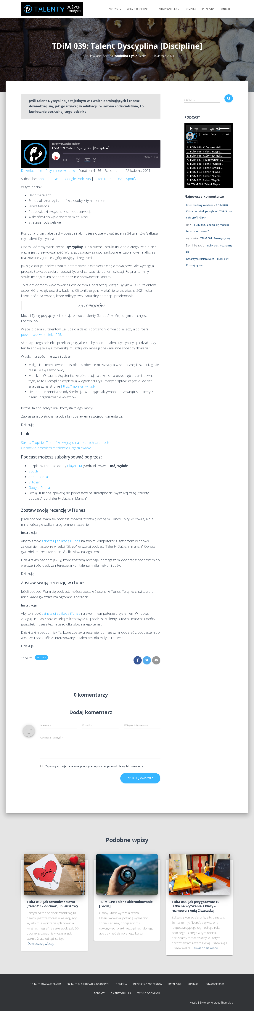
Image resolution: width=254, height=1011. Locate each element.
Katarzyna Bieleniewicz (200, 259)
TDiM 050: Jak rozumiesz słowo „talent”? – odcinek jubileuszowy (52, 904)
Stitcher (34, 482)
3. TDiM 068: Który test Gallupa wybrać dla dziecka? (205, 155)
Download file (31, 170)
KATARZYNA (208, 9)
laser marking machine (199, 205)
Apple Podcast (39, 477)
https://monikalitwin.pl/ (78, 386)
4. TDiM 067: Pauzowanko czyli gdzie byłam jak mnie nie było (205, 159)
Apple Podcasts (49, 178)
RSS (120, 178)
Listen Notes (103, 178)
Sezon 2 (41, 657)
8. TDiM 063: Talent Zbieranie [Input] (205, 176)
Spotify (131, 178)
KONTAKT (225, 9)
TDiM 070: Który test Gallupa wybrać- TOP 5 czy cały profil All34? (209, 211)
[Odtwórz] (191, 128)
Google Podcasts (78, 178)
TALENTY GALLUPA (167, 9)
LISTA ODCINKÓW (214, 984)
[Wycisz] (218, 128)
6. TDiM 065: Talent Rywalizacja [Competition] (205, 168)
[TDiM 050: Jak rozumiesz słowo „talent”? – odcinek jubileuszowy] (54, 874)
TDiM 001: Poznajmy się (215, 238)
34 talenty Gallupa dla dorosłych (88, 984)
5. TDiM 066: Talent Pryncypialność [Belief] (205, 163)
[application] (208, 128)
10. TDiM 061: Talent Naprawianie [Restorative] (205, 184)
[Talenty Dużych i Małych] (52, 9)
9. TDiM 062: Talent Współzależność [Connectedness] (205, 180)
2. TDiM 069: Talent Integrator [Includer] (205, 151)
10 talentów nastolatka (45, 984)
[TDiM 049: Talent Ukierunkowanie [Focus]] (127, 874)
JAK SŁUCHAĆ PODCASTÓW (147, 984)
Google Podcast (40, 487)
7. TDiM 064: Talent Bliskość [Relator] (205, 172)
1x (87, 160)
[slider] (224, 128)
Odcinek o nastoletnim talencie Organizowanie (56, 448)
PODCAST (114, 9)
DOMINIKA (190, 9)
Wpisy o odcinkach (138, 9)
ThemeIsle (227, 1002)
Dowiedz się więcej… (41, 943)
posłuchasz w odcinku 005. (41, 334)
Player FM (74, 466)
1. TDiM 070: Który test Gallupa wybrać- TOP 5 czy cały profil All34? (205, 147)
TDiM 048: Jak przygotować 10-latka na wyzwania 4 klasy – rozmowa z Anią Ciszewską (196, 906)
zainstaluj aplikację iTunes (61, 541)
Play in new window (60, 170)
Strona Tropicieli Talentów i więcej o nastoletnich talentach (65, 442)
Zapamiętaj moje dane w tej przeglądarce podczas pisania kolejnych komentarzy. (94, 766)
